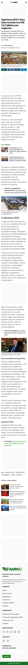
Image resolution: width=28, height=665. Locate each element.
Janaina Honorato (8, 45)
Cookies (5, 623)
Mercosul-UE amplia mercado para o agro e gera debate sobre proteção (18, 507)
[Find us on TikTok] (18, 631)
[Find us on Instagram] (11, 631)
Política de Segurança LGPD (12, 617)
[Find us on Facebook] (3, 631)
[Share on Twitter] (17, 69)
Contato (5, 606)
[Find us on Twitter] (7, 631)
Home (4, 590)
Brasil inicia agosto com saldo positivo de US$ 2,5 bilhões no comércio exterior (17, 158)
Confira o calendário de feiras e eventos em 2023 (14, 333)
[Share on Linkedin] (24, 69)
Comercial (6, 600)
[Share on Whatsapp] (4, 69)
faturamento (6, 475)
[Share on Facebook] (11, 69)
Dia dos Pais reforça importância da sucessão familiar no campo (16, 486)
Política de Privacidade (10, 614)
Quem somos (7, 593)
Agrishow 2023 (8, 96)
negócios (19, 475)
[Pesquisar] (26, 2)
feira (13, 475)
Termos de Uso (7, 620)
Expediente (6, 597)
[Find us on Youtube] (15, 631)
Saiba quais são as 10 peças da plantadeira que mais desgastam (15, 443)
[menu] (2, 2)
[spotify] (3, 640)
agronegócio (20, 472)
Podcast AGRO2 (8, 603)
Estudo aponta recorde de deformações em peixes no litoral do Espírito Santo (17, 501)
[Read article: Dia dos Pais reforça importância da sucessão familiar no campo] (5, 487)
